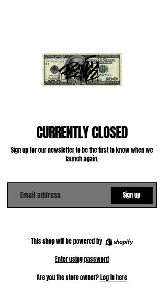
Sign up (131, 195)
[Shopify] (119, 242)
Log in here (113, 277)
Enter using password (82, 259)
